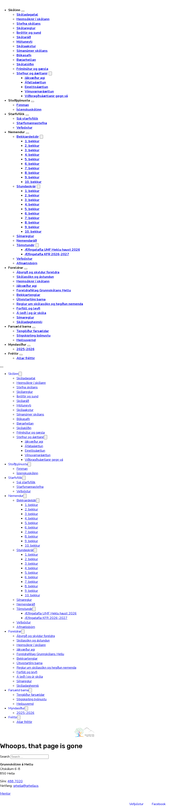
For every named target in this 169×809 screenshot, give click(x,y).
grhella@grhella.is (26, 786)
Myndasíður (17, 344)
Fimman (22, 105)
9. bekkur (32, 177)
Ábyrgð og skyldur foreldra (37, 272)
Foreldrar (15, 267)
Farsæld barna (19, 326)
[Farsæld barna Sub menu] (33, 327)
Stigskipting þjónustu (33, 335)
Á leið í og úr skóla (31, 313)
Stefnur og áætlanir (32, 73)
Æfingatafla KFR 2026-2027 (47, 254)
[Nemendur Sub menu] (27, 133)
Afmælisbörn (26, 263)
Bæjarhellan (26, 60)
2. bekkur (32, 145)
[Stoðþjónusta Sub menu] (32, 101)
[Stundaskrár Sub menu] (38, 186)
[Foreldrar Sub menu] (25, 268)
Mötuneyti (24, 41)
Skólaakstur (26, 46)
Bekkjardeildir (27, 136)
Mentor (5, 793)
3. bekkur (32, 150)
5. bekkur (32, 159)
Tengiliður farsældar (32, 331)
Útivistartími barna (31, 299)
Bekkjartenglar (28, 295)
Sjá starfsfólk (27, 118)
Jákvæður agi (35, 78)
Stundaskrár (26, 186)
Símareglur (25, 236)
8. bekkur (32, 173)
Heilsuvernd (26, 340)
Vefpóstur (24, 127)
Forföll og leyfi (28, 308)
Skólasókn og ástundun (35, 277)
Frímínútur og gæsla (32, 69)
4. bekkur (32, 154)
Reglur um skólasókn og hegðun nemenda (49, 304)
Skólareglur (25, 28)
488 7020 (15, 781)
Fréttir (13, 353)
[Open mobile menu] (1, 367)
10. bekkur (33, 182)
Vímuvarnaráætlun (39, 91)
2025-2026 (25, 349)
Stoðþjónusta (19, 100)
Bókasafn (23, 55)
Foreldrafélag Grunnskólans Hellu (43, 290)
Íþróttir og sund (28, 32)
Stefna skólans (28, 23)
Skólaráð (23, 37)
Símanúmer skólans (32, 50)
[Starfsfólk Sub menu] (27, 115)
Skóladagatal (27, 14)
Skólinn (14, 10)
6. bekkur (32, 164)
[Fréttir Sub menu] (21, 354)
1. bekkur (32, 141)
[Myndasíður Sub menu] (29, 345)
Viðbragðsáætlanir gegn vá (46, 96)
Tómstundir (25, 245)
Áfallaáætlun (35, 82)
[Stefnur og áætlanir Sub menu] (50, 73)
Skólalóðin (25, 64)
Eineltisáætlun (36, 87)
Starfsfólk (16, 114)
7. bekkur (32, 168)
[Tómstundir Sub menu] (37, 245)
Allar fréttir (25, 358)
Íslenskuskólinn (28, 109)
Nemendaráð (26, 240)
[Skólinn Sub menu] (23, 11)
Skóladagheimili (29, 322)
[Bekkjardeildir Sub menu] (41, 137)
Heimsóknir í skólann (32, 19)
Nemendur (16, 132)
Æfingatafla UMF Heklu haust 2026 (52, 249)
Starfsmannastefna (31, 123)
